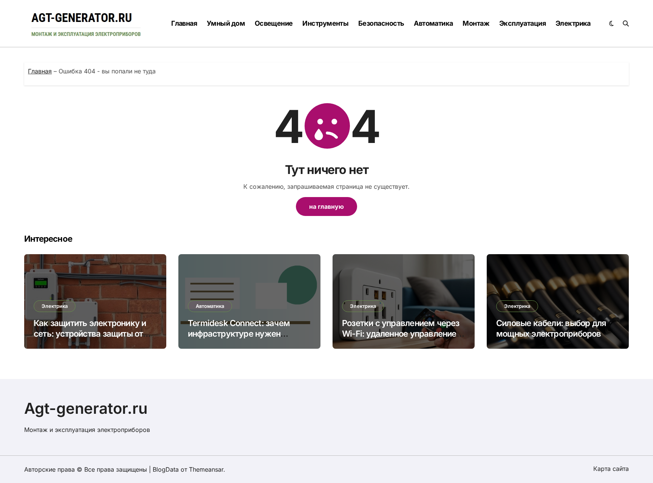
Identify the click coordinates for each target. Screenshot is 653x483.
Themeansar (206, 469)
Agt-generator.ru (86, 408)
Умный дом (226, 23)
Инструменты (325, 23)
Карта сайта (611, 468)
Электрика (573, 23)
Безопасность (381, 23)
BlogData (166, 469)
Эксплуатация (522, 23)
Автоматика (433, 23)
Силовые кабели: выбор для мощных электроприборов (551, 328)
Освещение (274, 23)
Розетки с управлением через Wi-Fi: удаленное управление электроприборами (401, 333)
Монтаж (476, 23)
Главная (184, 23)
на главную (326, 206)
